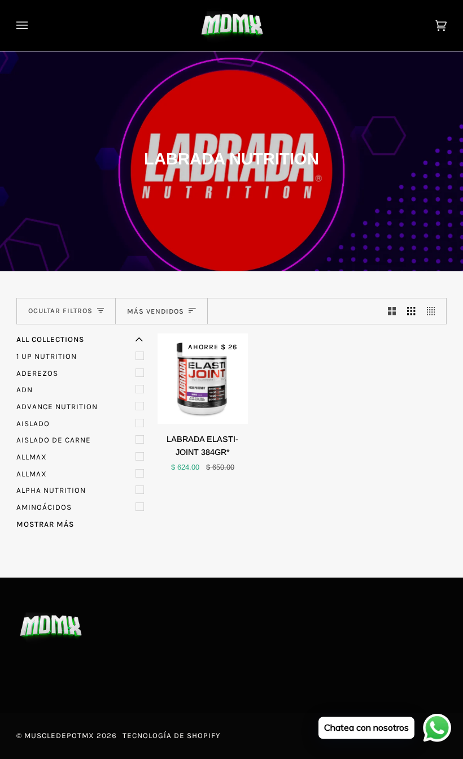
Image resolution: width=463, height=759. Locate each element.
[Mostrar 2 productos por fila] (391, 311)
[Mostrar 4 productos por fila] (433, 311)
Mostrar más (45, 524)
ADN (24, 389)
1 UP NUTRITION (46, 356)
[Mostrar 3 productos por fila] (411, 311)
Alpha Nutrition (51, 490)
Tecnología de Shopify (171, 735)
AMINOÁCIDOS (44, 507)
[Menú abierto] (33, 25)
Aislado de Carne (53, 440)
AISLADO (33, 423)
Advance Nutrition (57, 406)
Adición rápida (209, 410)
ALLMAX (31, 457)
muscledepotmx (59, 735)
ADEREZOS (37, 373)
